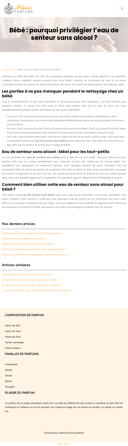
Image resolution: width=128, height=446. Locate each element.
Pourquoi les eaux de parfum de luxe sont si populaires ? (32, 233)
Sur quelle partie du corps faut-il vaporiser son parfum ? (32, 285)
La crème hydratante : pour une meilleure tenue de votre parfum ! (37, 290)
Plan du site (64, 444)
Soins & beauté (11, 70)
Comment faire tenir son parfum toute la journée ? (28, 244)
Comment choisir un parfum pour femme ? (24, 238)
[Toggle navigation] (122, 8)
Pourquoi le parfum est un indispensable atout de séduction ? (35, 254)
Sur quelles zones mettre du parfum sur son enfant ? (30, 280)
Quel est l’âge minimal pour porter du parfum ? (27, 274)
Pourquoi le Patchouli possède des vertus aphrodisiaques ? (34, 249)
